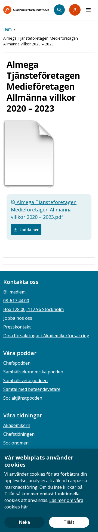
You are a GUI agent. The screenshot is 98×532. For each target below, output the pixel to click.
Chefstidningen (19, 434)
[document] (49, 490)
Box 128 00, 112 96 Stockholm (33, 309)
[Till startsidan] (28, 9)
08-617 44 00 (16, 301)
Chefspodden (16, 363)
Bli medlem (14, 292)
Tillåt (69, 522)
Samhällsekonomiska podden (33, 372)
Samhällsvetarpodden (25, 380)
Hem (7, 29)
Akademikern (16, 425)
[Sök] (59, 9)
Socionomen (16, 443)
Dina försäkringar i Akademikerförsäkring (46, 336)
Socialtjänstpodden (22, 398)
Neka (24, 522)
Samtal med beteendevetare (31, 389)
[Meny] (88, 9)
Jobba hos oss (17, 318)
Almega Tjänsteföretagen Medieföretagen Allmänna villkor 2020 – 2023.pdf (43, 209)
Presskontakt (17, 327)
